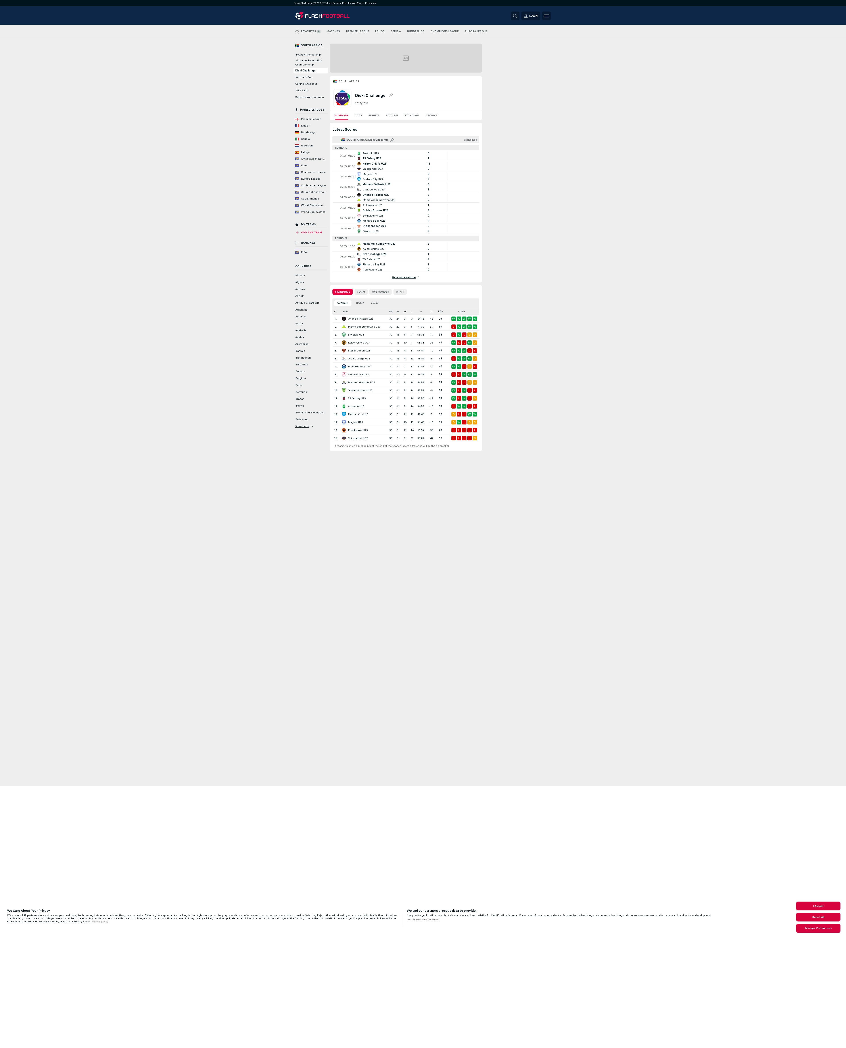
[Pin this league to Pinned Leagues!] (390, 95)
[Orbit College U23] (344, 358)
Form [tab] (361, 291)
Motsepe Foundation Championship (308, 62)
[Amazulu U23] (344, 406)
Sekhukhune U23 (358, 374)
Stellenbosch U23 (359, 350)
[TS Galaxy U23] (344, 398)
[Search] (515, 16)
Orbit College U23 (359, 358)
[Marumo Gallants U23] (344, 382)
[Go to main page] (325, 15)
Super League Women (309, 97)
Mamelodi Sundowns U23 (364, 326)
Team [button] (345, 311)
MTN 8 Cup (302, 90)
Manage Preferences (818, 928)
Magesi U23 (355, 422)
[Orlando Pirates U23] (344, 319)
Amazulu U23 (356, 406)
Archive (431, 115)
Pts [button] (440, 311)
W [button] (398, 311)
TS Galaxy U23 (357, 398)
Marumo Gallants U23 (361, 382)
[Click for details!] (405, 156)
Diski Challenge (305, 70)
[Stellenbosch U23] (344, 350)
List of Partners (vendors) (423, 919)
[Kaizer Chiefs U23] (344, 342)
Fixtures (392, 115)
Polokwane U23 (358, 430)
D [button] (405, 311)
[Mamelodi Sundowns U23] (344, 326)
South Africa (349, 81)
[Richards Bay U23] (344, 366)
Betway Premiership (308, 54)
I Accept (818, 906)
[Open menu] (546, 16)
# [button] (335, 311)
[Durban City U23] (344, 414)
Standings (412, 115)
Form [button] (461, 311)
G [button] (421, 311)
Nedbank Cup (304, 77)
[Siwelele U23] (344, 334)
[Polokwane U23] (344, 430)
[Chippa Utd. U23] (344, 438)
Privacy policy (100, 921)
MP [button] (391, 311)
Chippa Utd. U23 (358, 438)
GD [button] (431, 311)
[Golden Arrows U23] (344, 390)
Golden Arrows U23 (360, 390)
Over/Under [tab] (380, 291)
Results (374, 115)
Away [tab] (374, 303)
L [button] (411, 311)
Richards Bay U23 (359, 366)
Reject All (818, 917)
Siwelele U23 (356, 334)
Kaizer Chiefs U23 (359, 342)
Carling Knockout (306, 84)
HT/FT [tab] (400, 291)
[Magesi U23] (344, 422)
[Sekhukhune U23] (344, 374)
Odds (358, 115)
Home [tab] (360, 303)
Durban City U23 (358, 414)
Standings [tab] (342, 291)
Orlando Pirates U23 (360, 319)
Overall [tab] (343, 303)
